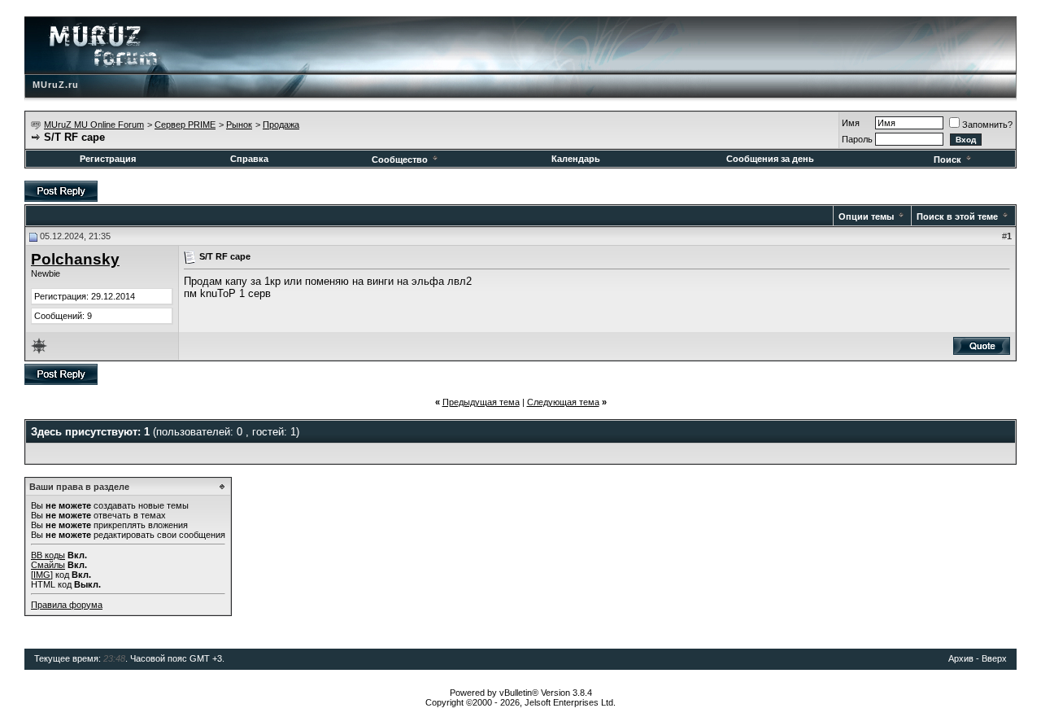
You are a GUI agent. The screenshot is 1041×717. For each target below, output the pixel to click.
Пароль (857, 139)
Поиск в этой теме (957, 216)
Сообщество (400, 159)
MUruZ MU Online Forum (94, 124)
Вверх (994, 658)
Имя (851, 123)
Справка (249, 159)
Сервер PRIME (185, 124)
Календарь (575, 159)
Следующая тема (563, 402)
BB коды (48, 555)
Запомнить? (987, 124)
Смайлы (48, 565)
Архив (960, 658)
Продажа (281, 124)
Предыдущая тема (481, 402)
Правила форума (66, 605)
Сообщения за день (770, 159)
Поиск (947, 159)
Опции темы (866, 216)
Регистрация (108, 159)
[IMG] (42, 574)
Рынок (239, 124)
